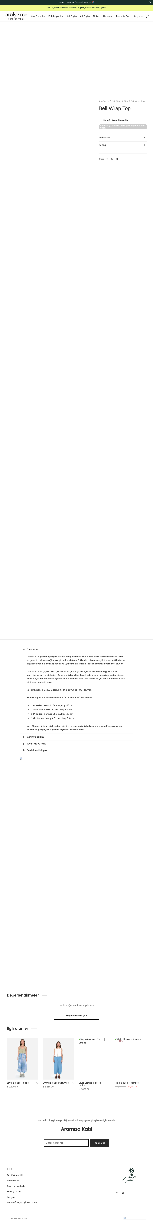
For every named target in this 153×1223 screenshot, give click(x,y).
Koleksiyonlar (55, 16)
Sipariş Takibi (14, 1191)
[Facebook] (107, 159)
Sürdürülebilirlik (15, 1175)
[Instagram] (117, 1193)
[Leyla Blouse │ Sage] (22, 1059)
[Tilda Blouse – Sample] (130, 1059)
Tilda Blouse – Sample (127, 1082)
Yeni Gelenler (38, 16)
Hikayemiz (138, 16)
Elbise (96, 16)
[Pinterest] (116, 159)
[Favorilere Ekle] (37, 1083)
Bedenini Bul (122, 16)
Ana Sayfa (104, 101)
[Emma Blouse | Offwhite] (58, 1059)
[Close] (150, 2)
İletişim (10, 1197)
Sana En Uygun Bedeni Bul (115, 120)
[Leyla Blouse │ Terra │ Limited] (94, 1059)
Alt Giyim (85, 16)
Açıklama (104, 137)
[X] (111, 159)
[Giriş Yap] (148, 16)
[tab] (123, 137)
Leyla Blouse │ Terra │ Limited (91, 1084)
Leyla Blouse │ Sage (18, 1082)
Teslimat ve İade (16, 1186)
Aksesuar (108, 16)
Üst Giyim (71, 16)
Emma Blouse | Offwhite (56, 1082)
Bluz (126, 101)
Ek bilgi (103, 145)
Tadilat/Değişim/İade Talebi (22, 1202)
